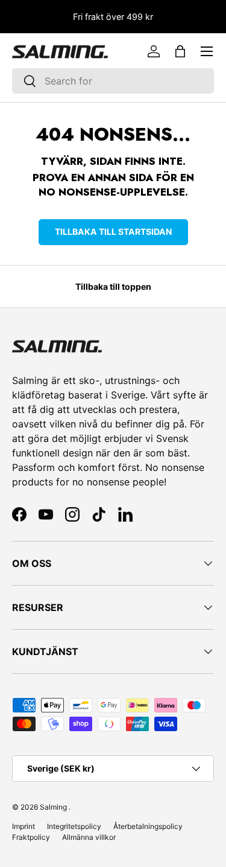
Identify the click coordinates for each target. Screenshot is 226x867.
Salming (53, 806)
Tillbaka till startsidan (113, 231)
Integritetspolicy (74, 826)
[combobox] (113, 81)
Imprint (23, 826)
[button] (180, 51)
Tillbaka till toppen (113, 286)
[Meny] (206, 51)
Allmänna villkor (89, 837)
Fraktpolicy (31, 837)
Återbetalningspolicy (148, 826)
